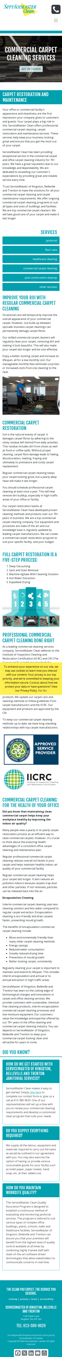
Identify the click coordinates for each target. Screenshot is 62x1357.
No (45, 690)
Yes (40, 690)
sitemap (13, 1299)
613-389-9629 (34, 1325)
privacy (24, 1299)
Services (49, 232)
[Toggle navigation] (56, 20)
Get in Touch (31, 69)
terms (34, 1299)
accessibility (46, 1299)
